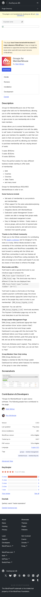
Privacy (4, 530)
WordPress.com (8, 552)
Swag (24, 546)
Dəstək (6, 97)
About (4, 520)
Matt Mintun (19, 64)
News (4, 523)
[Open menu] (38, 3)
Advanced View (7, 461)
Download (6, 69)
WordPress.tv (7, 546)
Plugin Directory (7, 8)
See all (37, 493)
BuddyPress (7, 562)
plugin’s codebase (13, 240)
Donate (25, 543)
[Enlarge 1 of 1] (36, 377)
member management (32, 452)
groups (22, 452)
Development (8, 92)
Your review (6, 493)
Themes (24, 523)
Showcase (25, 520)
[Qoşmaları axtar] (22, 22)
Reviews (7, 82)
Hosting (4, 526)
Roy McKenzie (11, 415)
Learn (4, 536)
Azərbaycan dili (11, 571)
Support (4, 539)
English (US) (35, 447)
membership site (33, 455)
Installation (8, 87)
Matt (4, 556)
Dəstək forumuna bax (9, 508)
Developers (6, 543)
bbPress (6, 559)
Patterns (24, 530)
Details (6, 77)
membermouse (22, 455)
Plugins (23, 526)
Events (23, 539)
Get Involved (26, 536)
